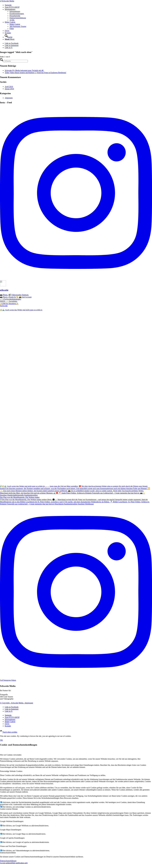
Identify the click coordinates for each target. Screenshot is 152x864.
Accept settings (5, 863)
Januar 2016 (9, 89)
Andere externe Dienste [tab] (9, 809)
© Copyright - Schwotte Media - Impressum (16, 703)
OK (1, 740)
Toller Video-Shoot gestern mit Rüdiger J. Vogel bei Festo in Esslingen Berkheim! (35, 73)
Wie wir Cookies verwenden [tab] (10, 755)
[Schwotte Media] (7, 1)
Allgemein (9, 98)
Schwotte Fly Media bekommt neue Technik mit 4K (24, 70)
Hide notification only (19, 863)
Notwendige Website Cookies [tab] (11, 771)
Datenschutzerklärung (8, 861)
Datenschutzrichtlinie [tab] (8, 853)
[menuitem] (78, 5)
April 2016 (9, 87)
